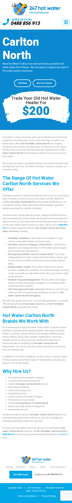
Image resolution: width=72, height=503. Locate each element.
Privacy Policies (48, 496)
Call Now (22, 83)
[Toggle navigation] (65, 22)
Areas (9, 467)
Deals (32, 467)
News (43, 467)
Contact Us (63, 434)
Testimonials (58, 467)
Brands (21, 467)
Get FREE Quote (20, 474)
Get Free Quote (44, 83)
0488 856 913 (25, 23)
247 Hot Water (34, 487)
